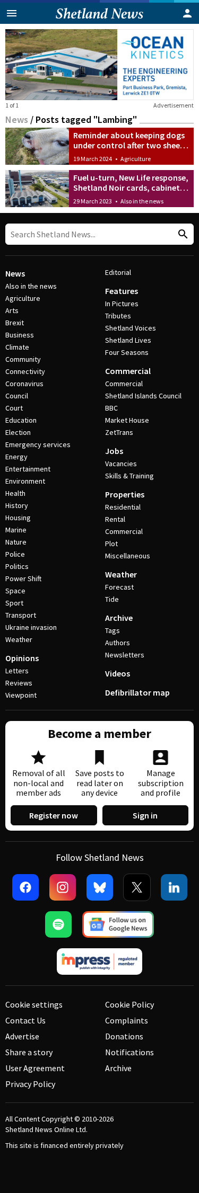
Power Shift (23, 578)
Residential (123, 507)
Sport (14, 603)
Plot (111, 543)
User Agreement (35, 1068)
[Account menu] (187, 13)
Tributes (118, 315)
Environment (25, 481)
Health (15, 493)
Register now (53, 815)
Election (18, 432)
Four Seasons (127, 352)
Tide (112, 599)
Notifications (129, 1052)
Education (21, 420)
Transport (20, 615)
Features (121, 291)
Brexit (14, 322)
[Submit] (181, 234)
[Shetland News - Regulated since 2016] (100, 961)
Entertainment (27, 469)
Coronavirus (24, 383)
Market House (127, 420)
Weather (18, 639)
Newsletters (124, 655)
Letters (17, 670)
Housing (18, 517)
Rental (115, 519)
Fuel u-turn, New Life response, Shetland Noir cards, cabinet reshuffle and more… (130, 187)
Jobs (114, 451)
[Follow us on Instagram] (62, 887)
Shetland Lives (128, 340)
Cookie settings (34, 1004)
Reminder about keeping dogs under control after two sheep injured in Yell (129, 145)
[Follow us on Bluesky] (99, 887)
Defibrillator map (137, 692)
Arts (12, 310)
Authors (117, 642)
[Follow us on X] (137, 887)
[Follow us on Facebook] (25, 887)
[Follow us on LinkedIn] (174, 887)
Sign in (145, 815)
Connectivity (25, 371)
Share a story (29, 1052)
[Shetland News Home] (99, 20)
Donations (124, 1036)
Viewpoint (21, 695)
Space (15, 590)
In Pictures (122, 303)
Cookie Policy (129, 1004)
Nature (16, 542)
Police (15, 554)
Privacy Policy (30, 1084)
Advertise (22, 1036)
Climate (17, 347)
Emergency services (38, 444)
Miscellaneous (127, 555)
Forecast (119, 587)
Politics (17, 566)
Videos (117, 673)
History (16, 505)
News (16, 119)
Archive (119, 617)
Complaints (126, 1020)
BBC (111, 408)
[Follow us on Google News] (118, 924)
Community (23, 359)
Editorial (118, 272)
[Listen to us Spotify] (58, 924)
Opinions (22, 658)
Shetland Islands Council (143, 395)
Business (19, 335)
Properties (124, 494)
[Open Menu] (11, 13)
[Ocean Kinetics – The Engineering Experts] (99, 64)
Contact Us (25, 1020)
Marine (16, 530)
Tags (112, 630)
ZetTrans (119, 432)
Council (16, 395)
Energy (16, 456)
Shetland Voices (130, 328)
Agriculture (135, 159)
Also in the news (141, 201)
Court (14, 408)
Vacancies (121, 463)
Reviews (18, 683)
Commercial (128, 371)
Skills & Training (129, 475)
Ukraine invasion (31, 627)
